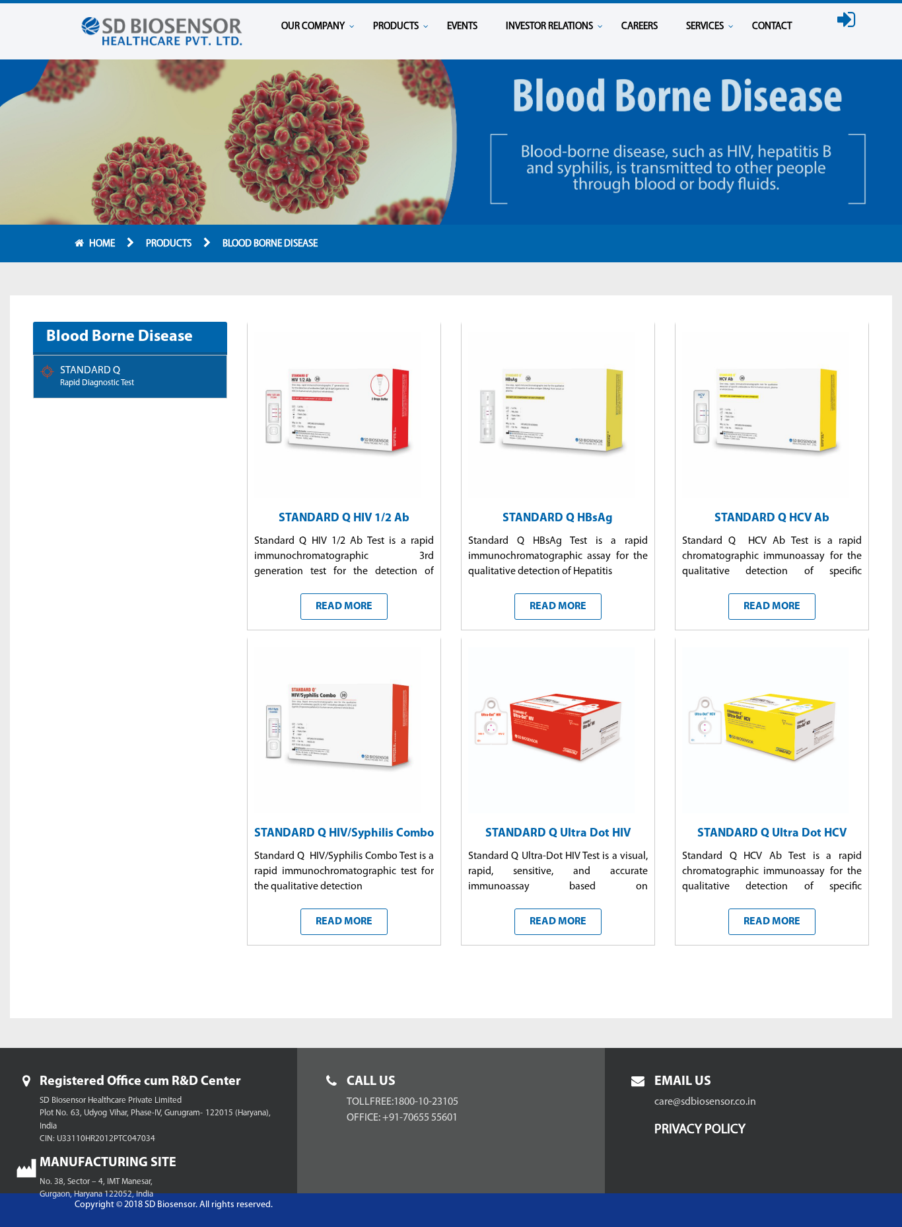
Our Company (313, 27)
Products (396, 27)
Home (103, 244)
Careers (639, 27)
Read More (344, 606)
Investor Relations (549, 27)
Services (705, 27)
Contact (772, 27)
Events (462, 27)
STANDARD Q (97, 376)
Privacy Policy (700, 1129)
